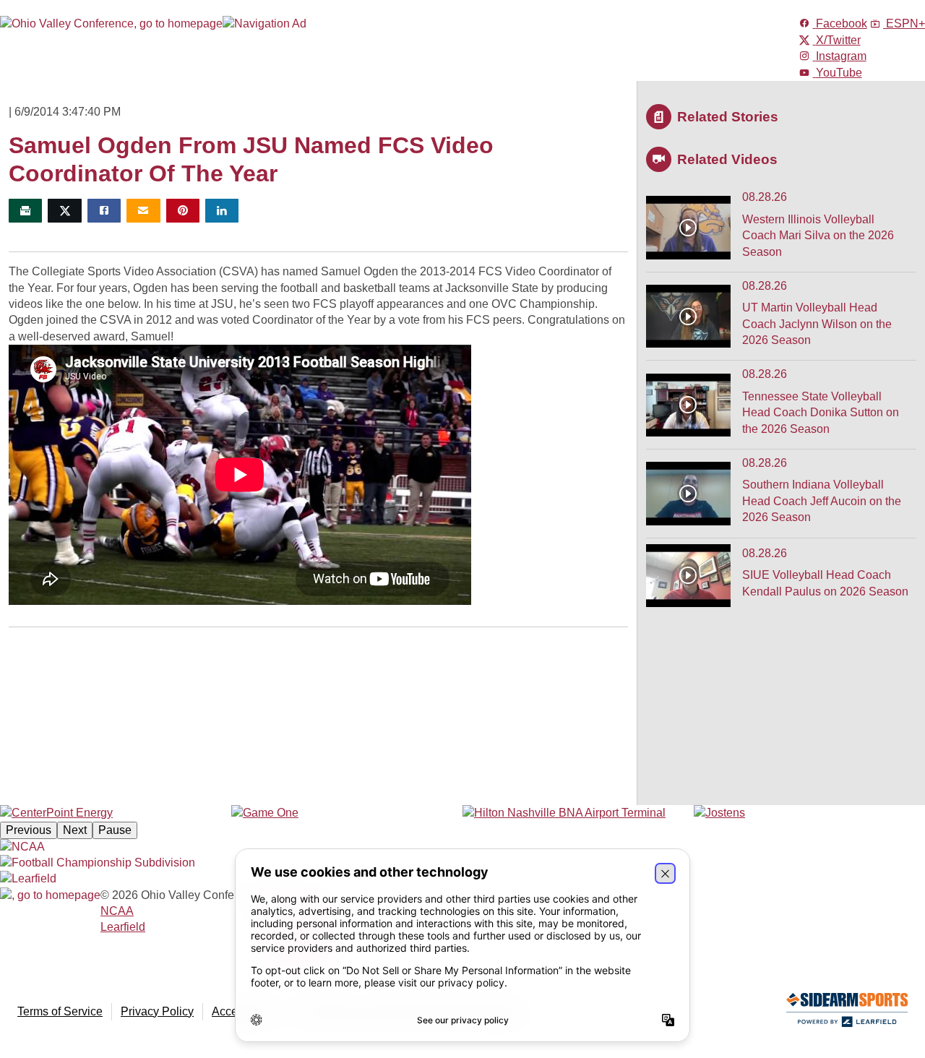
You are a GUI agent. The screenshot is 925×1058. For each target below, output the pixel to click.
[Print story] (25, 211)
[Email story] (143, 211)
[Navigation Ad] (264, 23)
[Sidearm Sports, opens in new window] (847, 1013)
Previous (28, 830)
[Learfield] (28, 878)
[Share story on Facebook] (104, 211)
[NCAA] (22, 846)
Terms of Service (60, 1011)
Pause (115, 830)
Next (75, 830)
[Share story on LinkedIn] (221, 211)
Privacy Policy (157, 1011)
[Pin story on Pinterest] (182, 211)
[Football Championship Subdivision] (97, 862)
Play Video (688, 227)
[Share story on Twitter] (64, 211)
